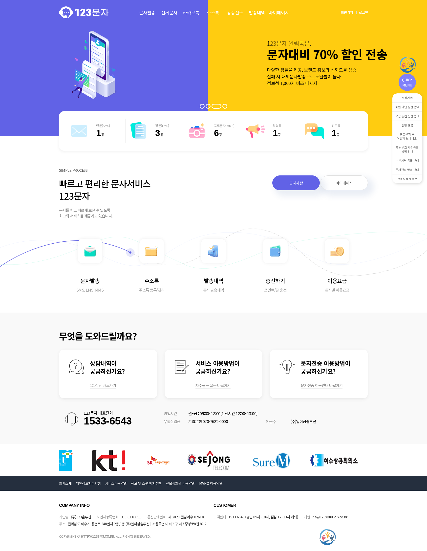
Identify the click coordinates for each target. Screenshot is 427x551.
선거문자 (169, 12)
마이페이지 (279, 12)
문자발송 (147, 12)
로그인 (363, 12)
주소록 (213, 12)
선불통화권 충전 (407, 179)
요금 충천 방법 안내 (407, 116)
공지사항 (296, 183)
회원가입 (347, 12)
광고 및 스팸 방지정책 (146, 483)
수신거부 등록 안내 (407, 160)
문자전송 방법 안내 (407, 170)
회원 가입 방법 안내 (407, 107)
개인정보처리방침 (88, 483)
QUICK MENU (407, 82)
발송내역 (257, 12)
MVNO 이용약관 (211, 483)
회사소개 (65, 483)
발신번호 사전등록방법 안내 (407, 149)
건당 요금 (407, 125)
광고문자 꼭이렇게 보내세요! (407, 136)
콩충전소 (235, 12)
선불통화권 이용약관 (180, 483)
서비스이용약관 (116, 483)
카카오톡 (191, 12)
